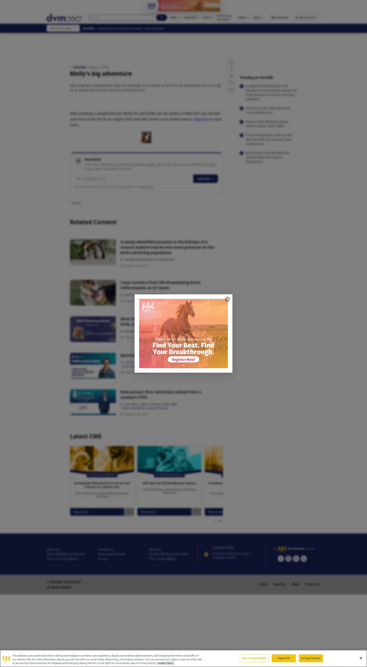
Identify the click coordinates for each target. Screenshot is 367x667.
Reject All (284, 658)
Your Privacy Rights (254, 658)
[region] (183, 658)
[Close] (361, 658)
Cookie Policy (165, 663)
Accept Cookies (310, 658)
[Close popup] (227, 299)
